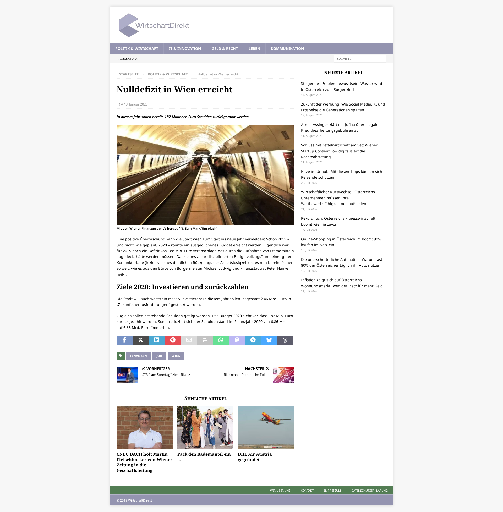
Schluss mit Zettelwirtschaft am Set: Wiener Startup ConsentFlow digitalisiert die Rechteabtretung (339, 150)
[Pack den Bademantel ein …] (205, 427)
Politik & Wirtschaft (136, 48)
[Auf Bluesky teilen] (269, 340)
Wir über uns (280, 490)
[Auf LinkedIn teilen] (157, 340)
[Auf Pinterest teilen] (173, 340)
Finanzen (138, 356)
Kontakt (307, 490)
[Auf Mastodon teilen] (237, 340)
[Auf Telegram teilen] (253, 340)
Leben (254, 48)
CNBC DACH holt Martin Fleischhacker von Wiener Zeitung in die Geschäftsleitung (144, 462)
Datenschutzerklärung (369, 490)
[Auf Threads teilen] (285, 340)
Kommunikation (287, 48)
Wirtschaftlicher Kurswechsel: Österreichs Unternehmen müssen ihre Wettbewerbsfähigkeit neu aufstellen (338, 197)
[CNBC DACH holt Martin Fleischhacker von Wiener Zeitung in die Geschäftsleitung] (145, 427)
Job (159, 356)
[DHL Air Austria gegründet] (266, 427)
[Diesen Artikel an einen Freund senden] (189, 340)
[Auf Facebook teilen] (125, 340)
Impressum (332, 490)
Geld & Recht (225, 48)
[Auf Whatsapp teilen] (221, 340)
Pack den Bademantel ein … (204, 457)
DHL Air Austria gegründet (255, 457)
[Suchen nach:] (360, 58)
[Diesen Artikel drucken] (205, 340)
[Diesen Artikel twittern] (141, 340)
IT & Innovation (185, 48)
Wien (176, 356)
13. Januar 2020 (135, 104)
